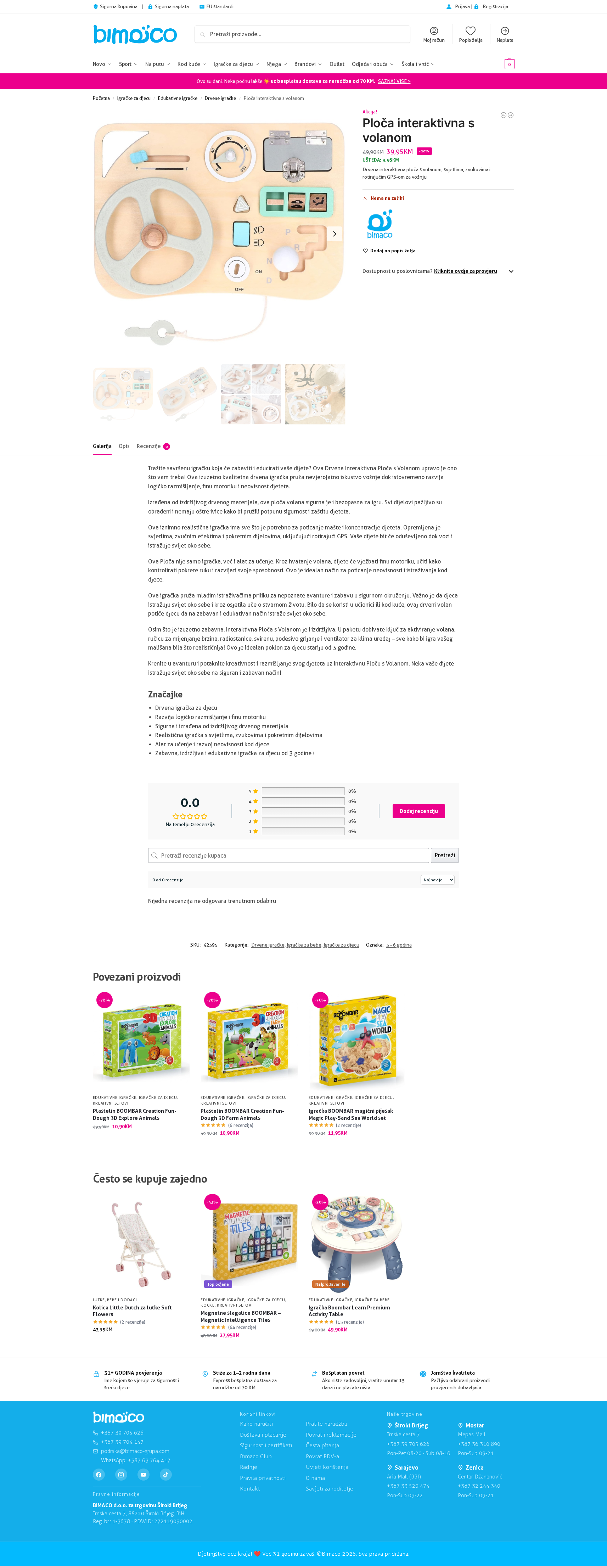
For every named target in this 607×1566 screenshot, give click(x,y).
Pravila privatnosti (263, 1478)
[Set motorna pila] (503, 115)
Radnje (248, 1467)
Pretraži (445, 855)
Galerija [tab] (102, 446)
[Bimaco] (379, 224)
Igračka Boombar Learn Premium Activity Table (349, 1311)
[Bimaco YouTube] (143, 1475)
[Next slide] (334, 233)
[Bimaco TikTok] (166, 1475)
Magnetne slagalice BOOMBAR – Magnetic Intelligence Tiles (241, 1316)
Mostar (475, 1425)
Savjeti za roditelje (329, 1488)
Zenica (475, 1467)
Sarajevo (406, 1467)
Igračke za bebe (304, 945)
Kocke (208, 1305)
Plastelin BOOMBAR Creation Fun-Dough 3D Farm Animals (242, 1114)
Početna (101, 98)
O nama (315, 1478)
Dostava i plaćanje (263, 1434)
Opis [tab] (124, 446)
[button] (498, 64)
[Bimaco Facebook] (99, 1475)
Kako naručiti (256, 1423)
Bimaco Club (256, 1456)
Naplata (504, 40)
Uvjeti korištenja (327, 1467)
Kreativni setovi (111, 1103)
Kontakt (250, 1488)
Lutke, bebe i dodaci (115, 1299)
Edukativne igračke (177, 98)
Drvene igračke (220, 98)
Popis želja (471, 40)
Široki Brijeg (411, 1425)
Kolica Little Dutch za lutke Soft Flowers (132, 1311)
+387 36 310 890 (479, 1444)
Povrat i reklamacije (331, 1434)
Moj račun (434, 40)
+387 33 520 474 (408, 1486)
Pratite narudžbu (326, 1423)
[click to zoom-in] (219, 233)
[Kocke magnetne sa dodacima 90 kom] (510, 115)
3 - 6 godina (399, 945)
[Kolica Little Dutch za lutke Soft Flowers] (141, 1244)
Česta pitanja (322, 1445)
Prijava (463, 6)
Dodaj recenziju (419, 811)
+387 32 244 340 (479, 1486)
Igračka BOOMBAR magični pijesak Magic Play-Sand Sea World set (351, 1114)
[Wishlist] (179, 1004)
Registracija (495, 6)
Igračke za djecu (134, 98)
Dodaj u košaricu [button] (141, 1142)
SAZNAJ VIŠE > (394, 81)
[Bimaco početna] (119, 1417)
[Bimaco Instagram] (121, 1475)
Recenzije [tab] (152, 446)
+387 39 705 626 (408, 1444)
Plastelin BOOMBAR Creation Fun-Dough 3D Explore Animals (134, 1114)
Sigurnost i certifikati (266, 1445)
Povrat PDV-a (322, 1456)
